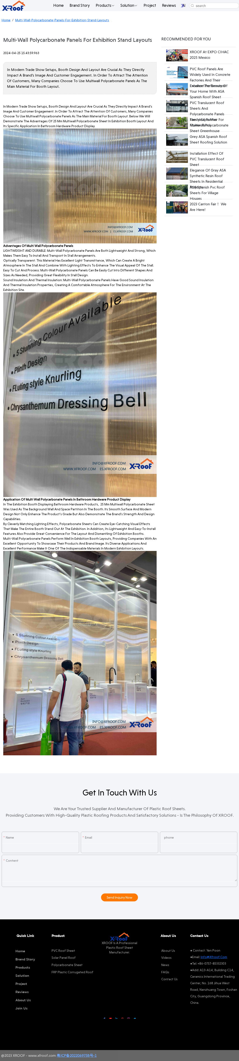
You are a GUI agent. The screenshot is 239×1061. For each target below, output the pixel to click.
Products (103, 5)
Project (150, 5)
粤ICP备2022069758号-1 (77, 1055)
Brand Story (80, 5)
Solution (127, 5)
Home (58, 5)
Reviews (169, 5)
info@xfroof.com (214, 957)
